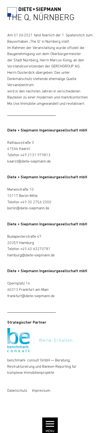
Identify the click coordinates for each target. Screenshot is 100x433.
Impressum (41, 391)
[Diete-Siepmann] (34, 13)
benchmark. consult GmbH (28, 360)
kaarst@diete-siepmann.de (29, 161)
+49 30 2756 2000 (35, 202)
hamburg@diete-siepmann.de (31, 255)
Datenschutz (17, 391)
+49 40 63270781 (35, 249)
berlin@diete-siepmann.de (28, 208)
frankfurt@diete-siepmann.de (31, 296)
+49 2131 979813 (35, 155)
